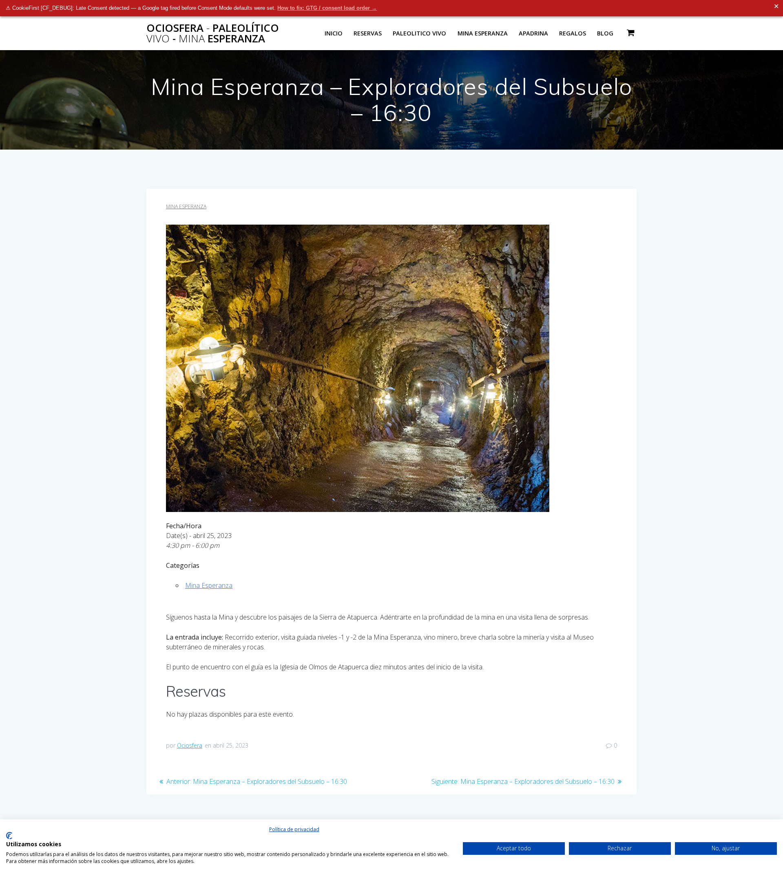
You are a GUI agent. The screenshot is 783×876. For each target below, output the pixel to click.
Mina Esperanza (483, 33)
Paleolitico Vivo (419, 33)
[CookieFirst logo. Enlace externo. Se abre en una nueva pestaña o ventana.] (9, 835)
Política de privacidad (294, 829)
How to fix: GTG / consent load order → (327, 8)
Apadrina (533, 33)
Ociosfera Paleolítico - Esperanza (212, 33)
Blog (605, 33)
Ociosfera (189, 745)
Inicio (334, 33)
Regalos (572, 33)
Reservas (368, 33)
